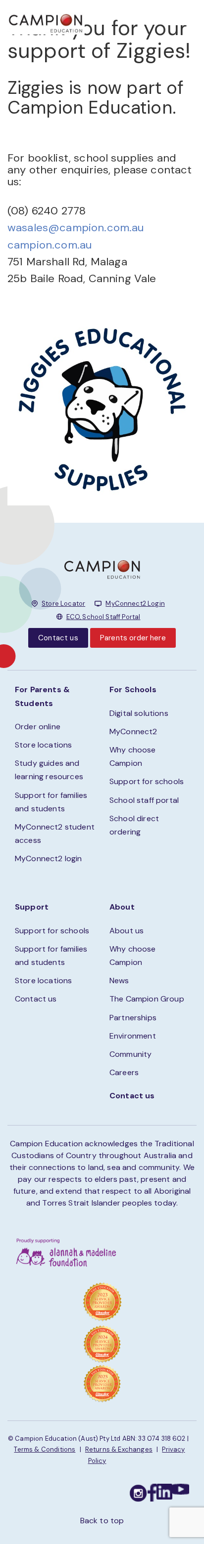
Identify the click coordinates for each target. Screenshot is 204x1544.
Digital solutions (138, 713)
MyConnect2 (133, 731)
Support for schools (146, 781)
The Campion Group (146, 999)
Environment (132, 1036)
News (119, 980)
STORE (128, 20)
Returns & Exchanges (119, 1449)
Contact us (58, 638)
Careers (124, 1072)
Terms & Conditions (44, 1449)
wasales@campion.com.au (75, 227)
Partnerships (132, 1017)
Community (130, 1054)
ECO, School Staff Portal (103, 617)
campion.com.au (49, 245)
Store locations (43, 745)
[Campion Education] (46, 22)
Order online (37, 726)
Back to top (102, 1520)
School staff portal (144, 800)
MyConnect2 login (48, 858)
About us (126, 930)
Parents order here (133, 638)
